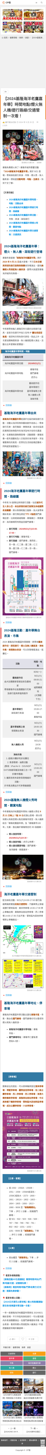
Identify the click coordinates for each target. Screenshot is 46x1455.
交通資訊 (17, 234)
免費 (34, 1354)
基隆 (34, 1358)
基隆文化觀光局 (29, 163)
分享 (32, 1339)
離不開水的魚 (10, 122)
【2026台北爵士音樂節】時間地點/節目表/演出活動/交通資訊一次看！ (12, 1421)
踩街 (11, 1373)
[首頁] (43, 1442)
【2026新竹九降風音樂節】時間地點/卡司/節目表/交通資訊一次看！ (12, 1398)
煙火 (34, 1368)
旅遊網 (39, 163)
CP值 (8, 2)
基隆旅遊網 (37, 308)
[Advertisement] (23, 64)
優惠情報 (13, 38)
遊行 (34, 1373)
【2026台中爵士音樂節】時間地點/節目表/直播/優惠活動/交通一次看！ (33, 1421)
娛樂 (21, 38)
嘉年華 (11, 1358)
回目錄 (9, 405)
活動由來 (19, 203)
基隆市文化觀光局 (35, 478)
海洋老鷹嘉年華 (34, 1363)
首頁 (6, 38)
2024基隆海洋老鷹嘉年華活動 (22, 215)
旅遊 (27, 38)
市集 (11, 1363)
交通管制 (11, 1354)
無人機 (11, 1368)
